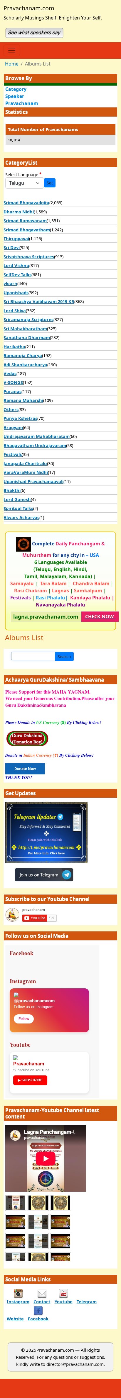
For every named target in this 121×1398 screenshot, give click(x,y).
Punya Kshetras (20, 418)
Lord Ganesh (17, 499)
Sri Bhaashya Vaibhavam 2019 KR (39, 301)
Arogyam (13, 427)
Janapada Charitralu (25, 463)
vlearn (10, 283)
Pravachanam (21, 103)
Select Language (21, 174)
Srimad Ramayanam (25, 220)
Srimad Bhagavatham (27, 230)
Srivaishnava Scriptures (29, 256)
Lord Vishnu (16, 265)
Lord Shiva (15, 310)
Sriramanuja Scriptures (28, 319)
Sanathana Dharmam (27, 337)
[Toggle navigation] (12, 50)
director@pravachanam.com (75, 1364)
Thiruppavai (16, 238)
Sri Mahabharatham (25, 328)
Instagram (18, 1301)
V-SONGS (13, 382)
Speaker (14, 96)
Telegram (87, 1301)
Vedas (10, 373)
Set (50, 183)
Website (15, 1319)
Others (11, 409)
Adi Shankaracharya (25, 364)
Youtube (64, 1301)
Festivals (13, 454)
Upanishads (16, 292)
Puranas (12, 391)
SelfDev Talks (17, 274)
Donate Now (25, 768)
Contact (41, 1301)
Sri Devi (12, 247)
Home (12, 64)
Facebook (38, 1319)
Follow (24, 1019)
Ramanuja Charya (23, 355)
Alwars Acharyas (21, 517)
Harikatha (14, 346)
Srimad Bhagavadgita (26, 202)
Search (64, 656)
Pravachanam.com (29, 8)
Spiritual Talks (18, 508)
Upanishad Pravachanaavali (33, 481)
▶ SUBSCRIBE (30, 1080)
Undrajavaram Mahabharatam (37, 436)
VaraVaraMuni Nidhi (26, 472)
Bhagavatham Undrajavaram (35, 445)
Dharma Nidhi (19, 212)
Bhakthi (12, 490)
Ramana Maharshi (23, 400)
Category (15, 89)
